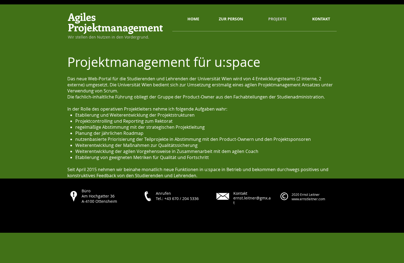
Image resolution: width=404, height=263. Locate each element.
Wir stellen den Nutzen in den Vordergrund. (108, 37)
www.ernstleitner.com (308, 199)
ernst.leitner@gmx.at (252, 200)
